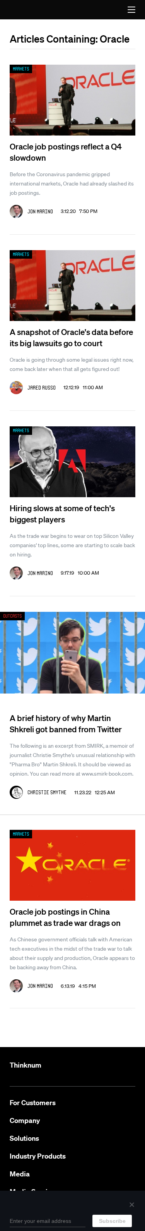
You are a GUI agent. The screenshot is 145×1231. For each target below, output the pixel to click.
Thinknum (25, 1065)
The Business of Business (26, 9)
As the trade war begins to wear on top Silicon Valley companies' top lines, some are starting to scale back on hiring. (72, 545)
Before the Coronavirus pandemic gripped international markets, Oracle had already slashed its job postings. (72, 183)
